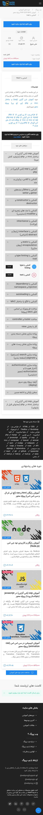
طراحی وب (31, 114)
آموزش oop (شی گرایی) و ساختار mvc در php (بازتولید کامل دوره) (23, 157)
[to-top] (38, 810)
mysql (14, 435)
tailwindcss (20, 448)
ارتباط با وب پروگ (28, 746)
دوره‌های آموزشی (28, 715)
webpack (31, 443)
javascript (13, 437)
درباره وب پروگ (28, 741)
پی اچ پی (21, 114)
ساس (35, 456)
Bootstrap (34, 429)
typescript (34, 451)
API (36, 445)
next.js (9, 454)
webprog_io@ (30, 783)
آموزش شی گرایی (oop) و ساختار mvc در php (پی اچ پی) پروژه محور (21, 103)
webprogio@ (30, 779)
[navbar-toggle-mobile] (40, 3)
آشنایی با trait (21, 78)
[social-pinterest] (21, 804)
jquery (24, 437)
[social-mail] (24, 810)
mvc (30, 120)
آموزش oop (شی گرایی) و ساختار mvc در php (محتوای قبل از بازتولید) (22, 405)
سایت (15, 693)
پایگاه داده (15, 120)
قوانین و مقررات (28, 751)
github (23, 451)
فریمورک (13, 429)
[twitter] (10, 804)
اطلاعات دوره (21, 32)
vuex (29, 445)
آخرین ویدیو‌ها (29, 720)
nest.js (17, 454)
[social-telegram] (33, 804)
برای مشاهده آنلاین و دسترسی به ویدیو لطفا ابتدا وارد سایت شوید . (21, 135)
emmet (35, 440)
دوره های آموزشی (24, 10)
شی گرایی (26, 117)
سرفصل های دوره (21, 146)
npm (11, 443)
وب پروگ (38, 10)
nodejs (20, 443)
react (8, 451)
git (15, 451)
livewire (20, 445)
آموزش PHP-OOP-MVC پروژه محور (24, 12)
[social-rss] (19, 810)
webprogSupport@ (28, 775)
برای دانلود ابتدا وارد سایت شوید (21, 24)
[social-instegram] (27, 804)
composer (14, 440)
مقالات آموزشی (28, 725)
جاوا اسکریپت (21, 432)
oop (33, 437)
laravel (25, 440)
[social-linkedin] (16, 804)
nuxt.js (27, 454)
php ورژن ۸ (23, 122)
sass (36, 454)
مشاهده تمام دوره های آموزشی (20, 672)
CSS (33, 426)
